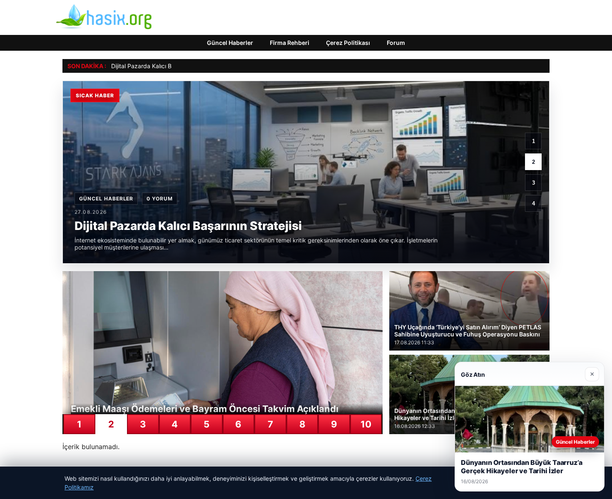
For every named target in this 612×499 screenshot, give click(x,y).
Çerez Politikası (348, 42)
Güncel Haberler (230, 42)
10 (366, 424)
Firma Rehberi (289, 42)
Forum (396, 42)
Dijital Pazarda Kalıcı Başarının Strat (159, 65)
